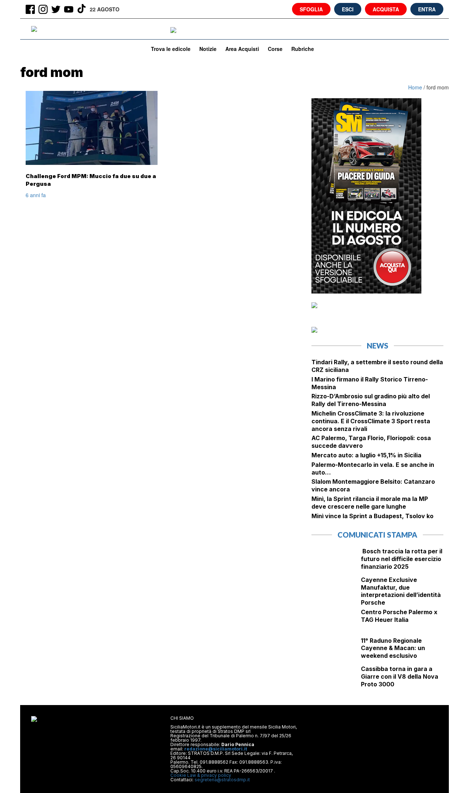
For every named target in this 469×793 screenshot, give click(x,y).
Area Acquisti (242, 48)
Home (416, 87)
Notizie (208, 48)
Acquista (386, 9)
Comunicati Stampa (377, 534)
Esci (348, 9)
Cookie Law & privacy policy (200, 775)
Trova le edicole (171, 48)
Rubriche (302, 48)
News (377, 345)
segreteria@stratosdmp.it (222, 779)
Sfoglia (311, 9)
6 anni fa (36, 195)
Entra (427, 9)
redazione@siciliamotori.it (215, 749)
